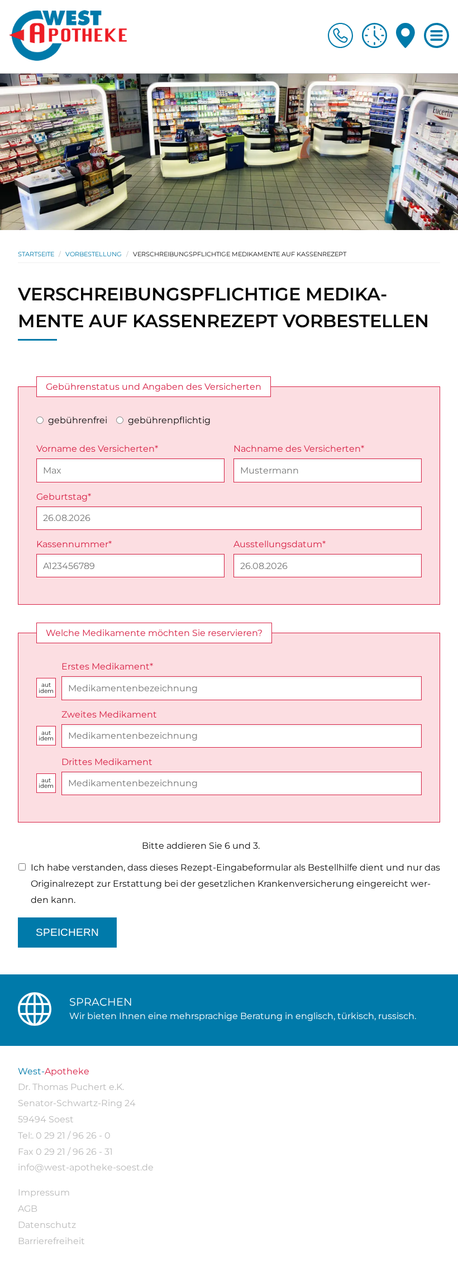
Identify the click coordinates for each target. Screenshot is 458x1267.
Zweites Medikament (109, 714)
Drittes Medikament (106, 762)
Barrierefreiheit (51, 1241)
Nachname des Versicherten (298, 448)
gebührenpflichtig (169, 420)
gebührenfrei (77, 420)
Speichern (67, 932)
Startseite (36, 254)
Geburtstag (63, 496)
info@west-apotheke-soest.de (86, 1167)
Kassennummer (74, 544)
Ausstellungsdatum (279, 544)
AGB (27, 1208)
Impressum (44, 1192)
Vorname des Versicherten (97, 448)
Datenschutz (47, 1225)
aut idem (46, 688)
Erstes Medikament (107, 666)
